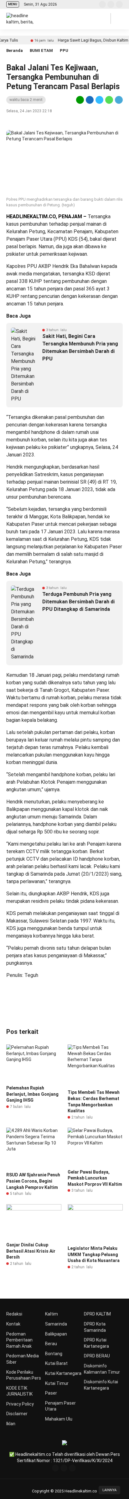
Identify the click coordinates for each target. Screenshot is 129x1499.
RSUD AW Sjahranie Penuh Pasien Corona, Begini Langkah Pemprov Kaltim (33, 1181)
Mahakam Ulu (58, 1418)
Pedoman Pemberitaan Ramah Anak (19, 1340)
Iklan (10, 1423)
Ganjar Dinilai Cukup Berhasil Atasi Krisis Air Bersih (30, 1251)
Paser (51, 1393)
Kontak (13, 1323)
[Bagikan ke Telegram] (118, 100)
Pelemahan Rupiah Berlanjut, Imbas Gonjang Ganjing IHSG (32, 1094)
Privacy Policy (20, 1403)
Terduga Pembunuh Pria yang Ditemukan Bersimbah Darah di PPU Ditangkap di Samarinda (78, 601)
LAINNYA (109, 1490)
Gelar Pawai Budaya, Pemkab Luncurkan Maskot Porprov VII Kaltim (95, 1178)
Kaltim (51, 1313)
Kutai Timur (57, 1383)
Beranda (14, 50)
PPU (64, 50)
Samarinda (56, 1323)
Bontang (53, 1353)
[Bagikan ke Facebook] (90, 100)
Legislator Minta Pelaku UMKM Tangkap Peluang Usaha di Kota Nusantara (94, 1254)
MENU (12, 4)
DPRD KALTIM (97, 1313)
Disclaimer (17, 1413)
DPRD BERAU (97, 1355)
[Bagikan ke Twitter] (99, 100)
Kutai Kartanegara (63, 1373)
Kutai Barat (56, 1363)
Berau (51, 1343)
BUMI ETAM (41, 50)
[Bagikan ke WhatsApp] (109, 100)
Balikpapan (56, 1333)
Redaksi (14, 1313)
